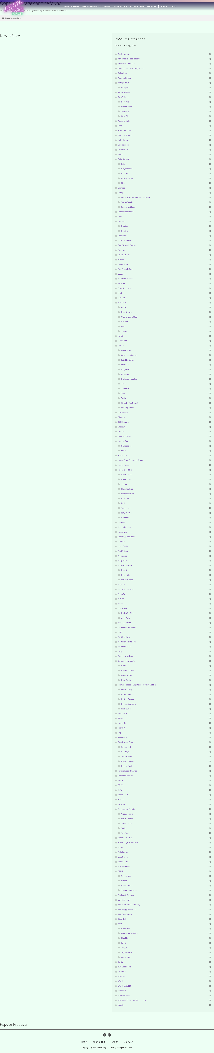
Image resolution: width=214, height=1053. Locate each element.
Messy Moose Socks (126, 589)
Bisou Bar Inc (123, 145)
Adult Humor (123, 54)
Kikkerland (122, 532)
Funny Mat (122, 340)
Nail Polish (122, 608)
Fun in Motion (127, 818)
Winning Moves (127, 407)
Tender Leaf (126, 508)
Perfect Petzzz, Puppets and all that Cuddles (137, 684)
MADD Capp (123, 551)
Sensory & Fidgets (90, 6)
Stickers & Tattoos (126, 895)
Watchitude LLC (124, 986)
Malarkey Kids (127, 489)
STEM (120, 871)
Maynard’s (122, 584)
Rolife (120, 780)
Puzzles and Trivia (125, 742)
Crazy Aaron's (127, 814)
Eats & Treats (123, 264)
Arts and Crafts (124, 121)
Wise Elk (124, 116)
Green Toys (126, 479)
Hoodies (124, 226)
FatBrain (121, 283)
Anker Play (122, 73)
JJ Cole (124, 484)
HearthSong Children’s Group (130, 460)
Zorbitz (121, 1005)
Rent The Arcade (148, 6)
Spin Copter (123, 852)
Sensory (121, 804)
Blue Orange (126, 312)
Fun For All (122, 302)
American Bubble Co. (126, 63)
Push (123, 503)
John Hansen (126, 756)
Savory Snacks (127, 202)
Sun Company (124, 900)
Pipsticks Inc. (123, 713)
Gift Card (121, 417)
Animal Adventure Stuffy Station (131, 68)
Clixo (120, 216)
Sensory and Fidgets (126, 809)
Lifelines (121, 541)
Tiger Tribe (122, 919)
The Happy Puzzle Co (127, 909)
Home (84, 1042)
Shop (66, 6)
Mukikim (124, 938)
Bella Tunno (123, 140)
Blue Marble (123, 149)
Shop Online (99, 1042)
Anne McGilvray (124, 78)
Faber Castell (126, 106)
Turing (124, 398)
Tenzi (123, 383)
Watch (120, 981)
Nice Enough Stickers (127, 627)
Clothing (122, 221)
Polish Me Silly (127, 613)
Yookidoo (125, 517)
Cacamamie (126, 350)
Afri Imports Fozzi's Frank (129, 58)
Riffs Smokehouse (125, 775)
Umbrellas (122, 971)
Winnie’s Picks (124, 995)
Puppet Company (128, 704)
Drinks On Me (123, 254)
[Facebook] (105, 1035)
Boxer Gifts (125, 575)
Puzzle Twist (126, 766)
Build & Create (124, 159)
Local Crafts (123, 546)
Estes (120, 274)
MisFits (121, 598)
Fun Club (121, 297)
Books (120, 154)
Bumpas (121, 188)
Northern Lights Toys (127, 641)
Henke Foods (123, 465)
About (164, 6)
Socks (120, 847)
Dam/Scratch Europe (127, 245)
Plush (120, 718)
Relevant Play (127, 178)
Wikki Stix (122, 990)
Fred (120, 293)
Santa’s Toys (126, 823)
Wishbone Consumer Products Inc (132, 1000)
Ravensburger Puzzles (127, 771)
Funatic (121, 336)
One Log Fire (126, 675)
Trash (123, 393)
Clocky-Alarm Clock (129, 317)
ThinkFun (125, 388)
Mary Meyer (123, 560)
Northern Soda (124, 646)
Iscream (121, 522)
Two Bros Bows (124, 966)
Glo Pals (124, 321)
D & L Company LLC (126, 240)
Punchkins (122, 737)
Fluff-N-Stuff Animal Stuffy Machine (121, 6)
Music (120, 603)
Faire (123, 164)
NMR (120, 632)
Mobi (123, 326)
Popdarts (122, 723)
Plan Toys (125, 498)
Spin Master (123, 857)
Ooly (120, 651)
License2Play (126, 689)
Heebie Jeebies (127, 670)
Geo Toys (125, 751)
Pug (119, 732)
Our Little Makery (125, 656)
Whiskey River (127, 579)
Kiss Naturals (127, 885)
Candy (120, 192)
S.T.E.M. (121, 785)
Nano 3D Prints (124, 622)
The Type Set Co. (125, 914)
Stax (123, 183)
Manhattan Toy (127, 493)
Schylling (125, 111)
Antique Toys (123, 82)
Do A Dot (125, 102)
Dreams (121, 250)
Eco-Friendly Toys (125, 269)
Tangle (124, 947)
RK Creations (126, 446)
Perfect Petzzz (127, 694)
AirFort (124, 307)
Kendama (125, 374)
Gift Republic (123, 422)
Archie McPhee (124, 92)
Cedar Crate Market (126, 211)
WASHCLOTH (126, 513)
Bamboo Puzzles (125, 135)
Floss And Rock (124, 288)
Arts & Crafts (123, 97)
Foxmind (125, 364)
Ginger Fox (125, 369)
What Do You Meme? (129, 403)
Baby (120, 125)
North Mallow (124, 637)
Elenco (124, 880)
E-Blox (121, 259)
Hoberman (125, 928)
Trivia (120, 962)
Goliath (121, 431)
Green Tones (126, 474)
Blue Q (124, 570)
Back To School (124, 130)
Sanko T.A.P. (123, 794)
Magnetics (122, 556)
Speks (123, 828)
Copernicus (126, 876)
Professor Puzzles (129, 379)
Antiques (125, 87)
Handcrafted (123, 441)
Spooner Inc (123, 861)
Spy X (123, 943)
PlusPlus (125, 173)
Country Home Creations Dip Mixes (136, 197)
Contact (173, 6)
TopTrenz (125, 833)
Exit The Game (127, 360)
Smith (123, 450)
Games (121, 345)
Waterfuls (125, 957)
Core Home (123, 235)
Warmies (121, 976)
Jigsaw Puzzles (124, 527)
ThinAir (124, 331)
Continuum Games (129, 355)
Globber (124, 665)
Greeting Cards (124, 436)
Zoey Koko (125, 618)
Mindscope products (129, 933)
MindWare (122, 594)
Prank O (121, 728)
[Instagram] (109, 1035)
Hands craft (123, 455)
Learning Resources (126, 536)
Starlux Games (124, 866)
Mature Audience (125, 565)
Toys (120, 923)
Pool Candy (126, 680)
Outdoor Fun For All (126, 661)
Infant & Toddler (125, 470)
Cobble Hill (126, 747)
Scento (121, 799)
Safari (120, 790)
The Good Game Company (129, 904)
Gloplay (121, 427)
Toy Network (126, 952)
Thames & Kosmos (129, 890)
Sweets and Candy (128, 207)
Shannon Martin (125, 837)
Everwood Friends (125, 278)
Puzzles (75, 6)
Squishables (126, 708)
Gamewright (123, 412)
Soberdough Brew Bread (128, 842)
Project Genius (127, 761)
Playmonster (126, 168)
